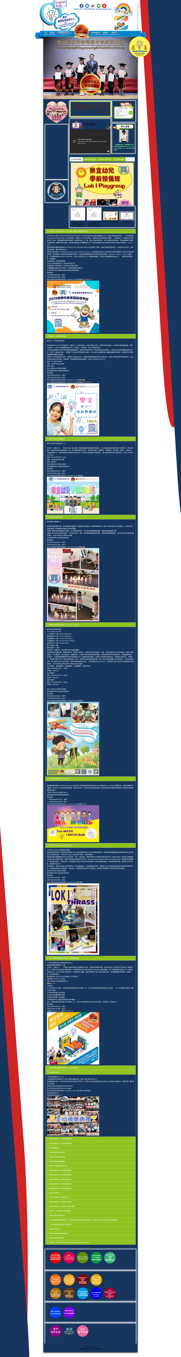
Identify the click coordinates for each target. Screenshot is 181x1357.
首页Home (46, 33)
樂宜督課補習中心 (96, 33)
